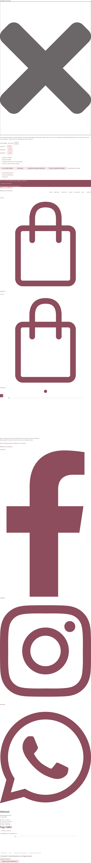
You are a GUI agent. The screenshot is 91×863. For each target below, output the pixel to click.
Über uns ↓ (57, 192)
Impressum (5, 177)
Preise (70, 192)
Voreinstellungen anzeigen (36, 168)
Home (51, 192)
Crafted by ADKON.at (5, 859)
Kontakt (89, 192)
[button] (45, 68)
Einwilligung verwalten (9, 861)
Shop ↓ (83, 192)
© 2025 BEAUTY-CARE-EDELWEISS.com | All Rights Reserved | (16, 856)
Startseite (26, 440)
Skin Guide (77, 192)
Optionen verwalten (7, 157)
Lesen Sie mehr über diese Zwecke (11, 163)
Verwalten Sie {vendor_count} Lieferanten (12, 161)
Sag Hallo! (6, 827)
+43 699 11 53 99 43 (6, 830)
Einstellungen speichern (57, 168)
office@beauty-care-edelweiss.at (9, 833)
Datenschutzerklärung (7, 173)
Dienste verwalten (6, 159)
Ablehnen (20, 168)
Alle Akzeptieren (7, 168)
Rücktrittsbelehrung (35, 853)
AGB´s (10, 853)
